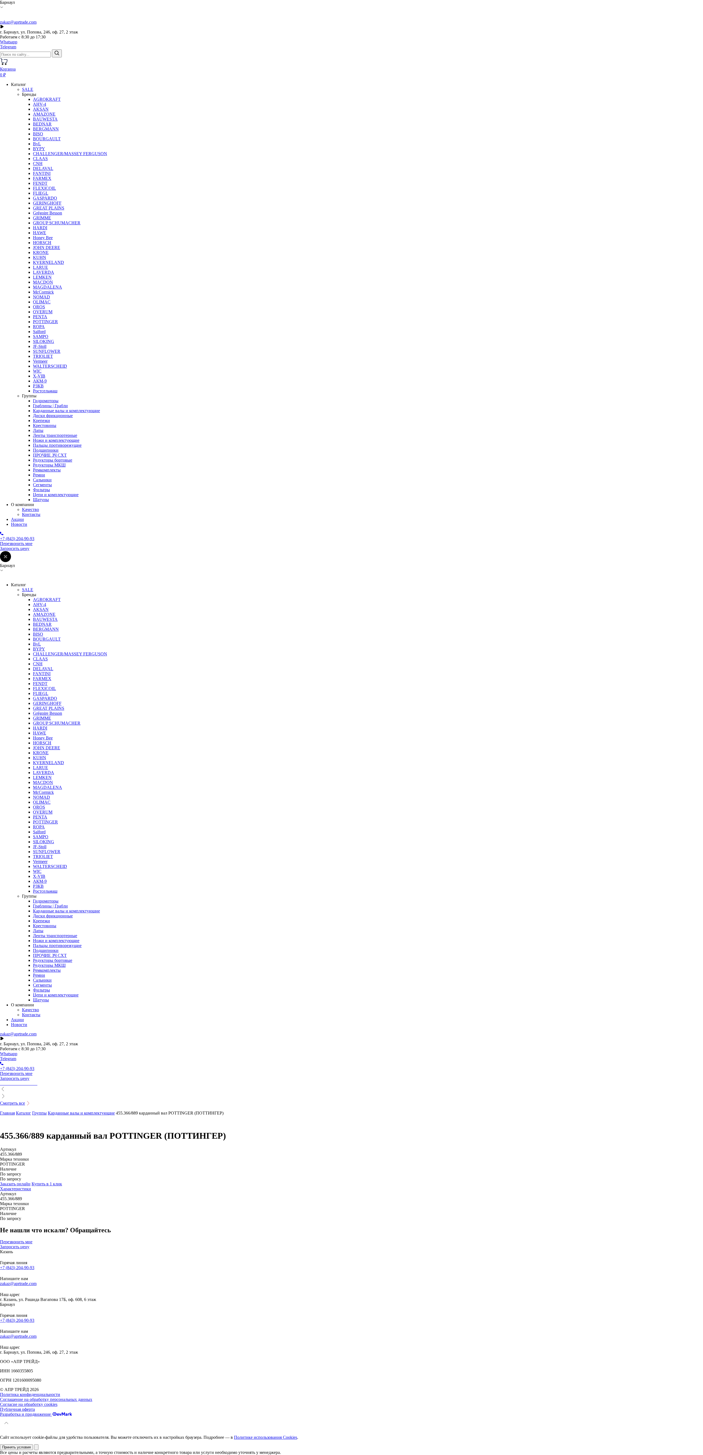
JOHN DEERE (46, 247)
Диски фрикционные (53, 415)
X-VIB (39, 376)
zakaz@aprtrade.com (18, 22)
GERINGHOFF (47, 203)
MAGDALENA (47, 287)
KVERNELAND (48, 262)
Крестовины (44, 425)
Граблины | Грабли (50, 405)
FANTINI (42, 173)
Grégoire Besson (47, 213)
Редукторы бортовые (52, 460)
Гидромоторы (45, 400)
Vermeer (40, 361)
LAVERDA (43, 272)
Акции (17, 519)
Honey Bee (43, 237)
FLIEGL (40, 193)
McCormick (43, 292)
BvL (37, 143)
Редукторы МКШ (49, 465)
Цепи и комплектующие (56, 494)
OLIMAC (42, 302)
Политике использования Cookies (265, 1437)
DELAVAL (43, 168)
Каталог (23, 1113)
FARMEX (42, 178)
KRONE (41, 252)
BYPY (39, 148)
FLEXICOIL (44, 188)
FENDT (40, 183)
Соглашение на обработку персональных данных (46, 1399)
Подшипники (45, 450)
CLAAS (40, 158)
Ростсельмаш (45, 391)
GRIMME (42, 218)
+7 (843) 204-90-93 (17, 1267)
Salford (39, 331)
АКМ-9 (40, 381)
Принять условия (16, 1447)
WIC (37, 371)
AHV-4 (39, 104)
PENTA (40, 316)
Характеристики (15, 1188)
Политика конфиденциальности (30, 1394)
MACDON (43, 282)
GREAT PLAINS (48, 208)
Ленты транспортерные (55, 435)
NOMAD (41, 297)
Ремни (39, 475)
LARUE (40, 267)
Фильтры (41, 489)
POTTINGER (45, 321)
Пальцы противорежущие (57, 445)
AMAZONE (44, 114)
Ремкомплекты (47, 470)
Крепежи (41, 420)
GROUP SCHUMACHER (56, 222)
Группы (39, 1113)
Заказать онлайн (15, 1184)
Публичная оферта (17, 1409)
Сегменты (42, 484)
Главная (7, 1113)
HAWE (39, 232)
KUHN (39, 257)
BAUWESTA (45, 119)
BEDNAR (42, 124)
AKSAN (41, 109)
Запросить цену (14, 548)
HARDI (40, 227)
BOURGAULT (47, 138)
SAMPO (40, 336)
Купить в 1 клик (47, 1184)
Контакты (31, 514)
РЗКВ (38, 386)
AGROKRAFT (47, 99)
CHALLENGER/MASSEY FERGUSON (70, 153)
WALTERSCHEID (50, 366)
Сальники (42, 479)
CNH (38, 163)
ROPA (39, 326)
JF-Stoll (39, 346)
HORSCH (42, 242)
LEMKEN (42, 277)
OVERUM (42, 311)
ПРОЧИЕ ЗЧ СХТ (50, 455)
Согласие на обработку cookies (28, 1404)
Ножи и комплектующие (56, 440)
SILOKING (43, 341)
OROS (39, 307)
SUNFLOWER (46, 351)
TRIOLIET (43, 356)
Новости (19, 524)
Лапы (38, 430)
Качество (30, 509)
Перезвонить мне (16, 543)
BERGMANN (46, 129)
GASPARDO (45, 198)
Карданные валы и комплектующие (66, 410)
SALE (27, 89)
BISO (38, 134)
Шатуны (41, 499)
